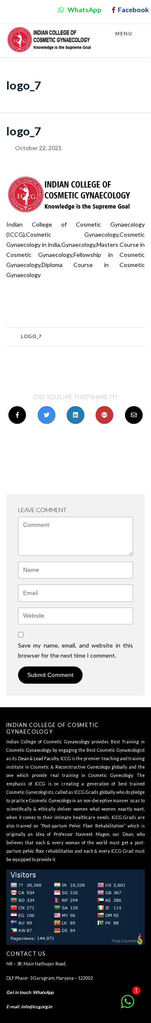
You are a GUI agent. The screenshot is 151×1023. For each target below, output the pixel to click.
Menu (124, 33)
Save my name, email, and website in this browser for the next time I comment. (75, 650)
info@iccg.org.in (36, 1006)
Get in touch (18, 992)
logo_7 (31, 336)
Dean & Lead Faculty (38, 758)
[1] (127, 1006)
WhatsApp (43, 992)
